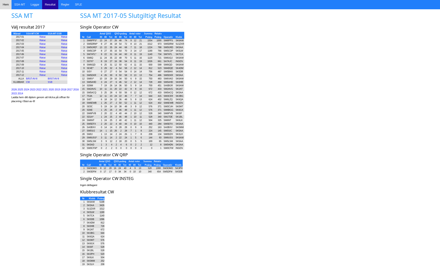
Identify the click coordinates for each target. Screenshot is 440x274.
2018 (63, 89)
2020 (51, 89)
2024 (26, 89)
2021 (45, 89)
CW (28, 82)
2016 (76, 89)
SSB (50, 82)
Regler (65, 4)
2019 (57, 89)
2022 (39, 89)
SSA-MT (19, 4)
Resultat (50, 4)
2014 (20, 93)
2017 (70, 89)
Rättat (43, 37)
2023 (32, 89)
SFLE (78, 4)
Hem (6, 4)
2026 (14, 89)
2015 (14, 93)
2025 (20, 89)
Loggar (35, 4)
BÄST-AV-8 (31, 78)
